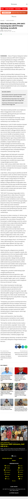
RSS (14, 481)
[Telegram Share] (22, 346)
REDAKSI (14, 460)
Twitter (21, 465)
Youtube (21, 476)
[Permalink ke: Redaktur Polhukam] (2, 30)
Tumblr (21, 468)
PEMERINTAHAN (7, 442)
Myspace (21, 474)
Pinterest (8, 468)
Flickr (21, 478)
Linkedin (21, 472)
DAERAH (2, 442)
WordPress (21, 470)
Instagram (8, 472)
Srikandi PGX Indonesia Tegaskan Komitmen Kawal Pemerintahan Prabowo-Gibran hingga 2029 (20, 393)
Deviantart (8, 474)
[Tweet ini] (19, 346)
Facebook (8, 465)
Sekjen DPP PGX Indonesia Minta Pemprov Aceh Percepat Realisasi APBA (7, 408)
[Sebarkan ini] (16, 346)
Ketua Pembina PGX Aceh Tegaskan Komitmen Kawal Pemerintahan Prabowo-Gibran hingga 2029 (6, 378)
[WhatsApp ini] (26, 346)
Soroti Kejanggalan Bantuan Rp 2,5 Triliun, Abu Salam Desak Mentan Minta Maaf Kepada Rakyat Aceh (21, 408)
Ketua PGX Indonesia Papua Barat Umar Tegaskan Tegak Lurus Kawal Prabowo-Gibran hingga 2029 (20, 378)
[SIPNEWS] (14, 4)
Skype (8, 476)
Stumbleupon (8, 470)
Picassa (8, 478)
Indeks (20, 458)
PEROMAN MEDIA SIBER (7, 458)
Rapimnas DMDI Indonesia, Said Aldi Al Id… (12, 445)
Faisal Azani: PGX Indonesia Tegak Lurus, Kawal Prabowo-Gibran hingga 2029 (7, 393)
